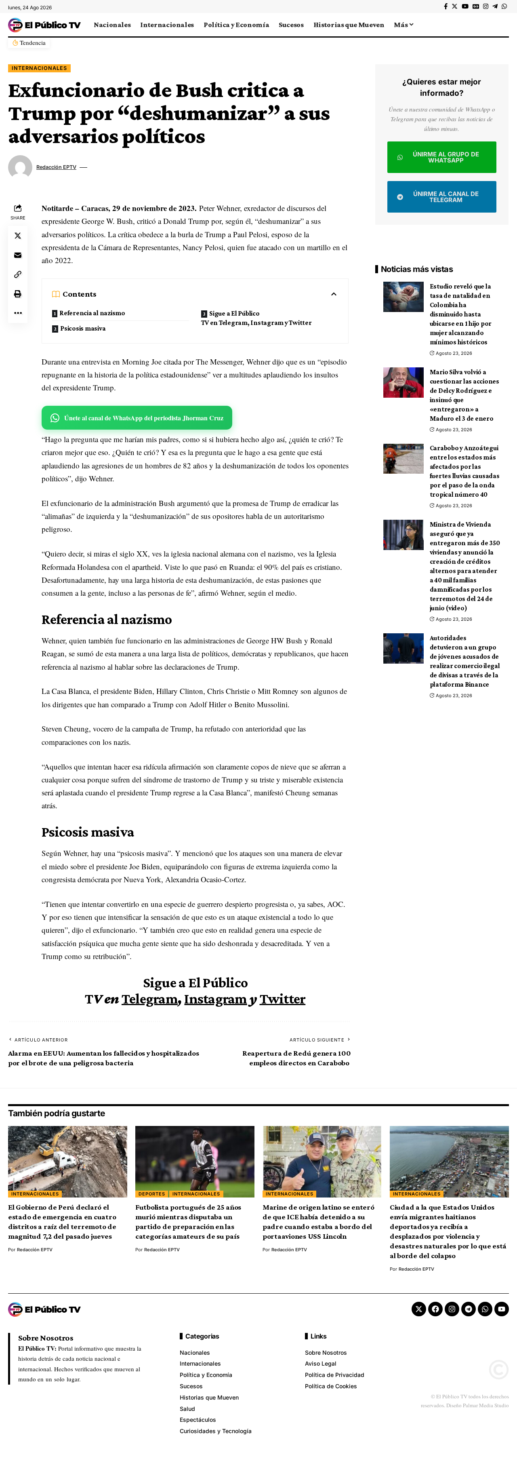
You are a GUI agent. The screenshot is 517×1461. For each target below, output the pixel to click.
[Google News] (476, 6)
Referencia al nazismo (92, 313)
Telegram (150, 999)
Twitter (283, 999)
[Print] (17, 293)
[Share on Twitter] (17, 235)
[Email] (17, 254)
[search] (503, 24)
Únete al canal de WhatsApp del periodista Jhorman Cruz (143, 417)
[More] (17, 313)
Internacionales (39, 68)
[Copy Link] (17, 274)
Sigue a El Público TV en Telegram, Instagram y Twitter (256, 318)
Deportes (152, 1194)
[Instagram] (485, 6)
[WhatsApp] (504, 6)
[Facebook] (446, 6)
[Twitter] (455, 6)
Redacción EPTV (56, 167)
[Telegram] (495, 6)
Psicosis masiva (82, 328)
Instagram (215, 999)
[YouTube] (465, 6)
